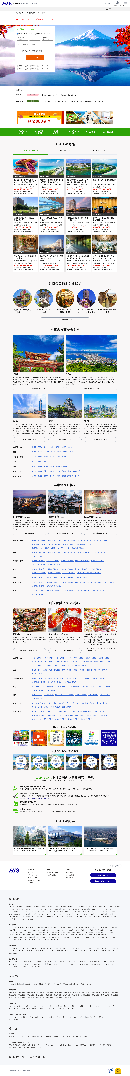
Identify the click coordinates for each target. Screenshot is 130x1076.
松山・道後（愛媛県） (88, 703)
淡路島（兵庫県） (81, 695)
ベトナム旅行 (20, 909)
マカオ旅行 (64, 907)
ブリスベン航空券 (110, 937)
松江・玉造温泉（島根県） (56, 703)
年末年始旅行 (48, 1036)
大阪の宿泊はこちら (65, 440)
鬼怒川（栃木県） (79, 670)
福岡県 (34, 476)
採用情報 (30, 883)
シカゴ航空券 (98, 932)
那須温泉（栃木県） (70, 552)
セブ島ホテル (30, 950)
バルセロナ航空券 (29, 937)
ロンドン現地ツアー (14, 966)
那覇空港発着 (49, 997)
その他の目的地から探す (65, 320)
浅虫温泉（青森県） (78, 548)
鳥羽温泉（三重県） (54, 573)
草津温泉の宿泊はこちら (100, 533)
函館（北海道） (49, 658)
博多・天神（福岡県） (39, 711)
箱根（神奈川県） (55, 670)
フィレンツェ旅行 (14, 911)
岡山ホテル (12, 1008)
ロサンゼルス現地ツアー (82, 964)
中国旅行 (70, 907)
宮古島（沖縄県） (74, 719)
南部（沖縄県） (49, 719)
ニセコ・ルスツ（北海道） (75, 658)
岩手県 (46, 447)
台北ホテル (58, 948)
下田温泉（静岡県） (95, 569)
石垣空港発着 (58, 997)
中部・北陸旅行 (57, 984)
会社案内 (30, 872)
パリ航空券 (71, 935)
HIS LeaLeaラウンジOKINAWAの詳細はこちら (35, 798)
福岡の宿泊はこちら (29, 440)
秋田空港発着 (67, 992)
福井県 (63, 457)
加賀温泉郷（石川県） (82, 561)
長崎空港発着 (114, 995)
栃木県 (65, 452)
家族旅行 (56, 1036)
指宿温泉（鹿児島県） (84, 590)
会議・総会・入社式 (65, 1045)
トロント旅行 (88, 916)
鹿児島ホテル (66, 1008)
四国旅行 (82, 984)
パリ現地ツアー (25, 966)
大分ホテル (58, 1008)
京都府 (46, 466)
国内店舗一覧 (38, 1057)
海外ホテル (12, 945)
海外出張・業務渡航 (14, 1045)
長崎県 (40, 476)
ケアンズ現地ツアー (39, 964)
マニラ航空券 (112, 927)
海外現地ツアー (14, 959)
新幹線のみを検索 (23, 69)
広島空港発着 (48, 995)
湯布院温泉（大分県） (53, 590)
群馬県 (71, 452)
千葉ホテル (44, 1006)
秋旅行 (41, 1036)
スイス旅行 (49, 911)
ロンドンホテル (93, 950)
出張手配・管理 (26, 1045)
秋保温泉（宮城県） (54, 544)
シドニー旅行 (25, 914)
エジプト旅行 (12, 919)
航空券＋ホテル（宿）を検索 (40, 66)
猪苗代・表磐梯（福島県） (102, 662)
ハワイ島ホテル (23, 948)
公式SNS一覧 (69, 877)
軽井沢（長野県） (37, 678)
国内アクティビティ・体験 (17, 1014)
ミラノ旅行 (100, 909)
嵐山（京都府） (49, 695)
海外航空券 (12, 925)
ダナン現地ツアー (27, 964)
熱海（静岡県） (37, 686)
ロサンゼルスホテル (62, 950)
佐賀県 (46, 476)
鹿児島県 (70, 476)
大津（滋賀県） (93, 695)
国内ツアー (12, 981)
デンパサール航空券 (67, 930)
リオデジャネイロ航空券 (49, 935)
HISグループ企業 (32, 877)
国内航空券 (12, 990)
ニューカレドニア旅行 (82, 914)
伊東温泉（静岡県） (52, 569)
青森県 (40, 447)
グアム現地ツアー (38, 961)
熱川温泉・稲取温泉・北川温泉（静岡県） (74, 569)
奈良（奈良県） (105, 695)
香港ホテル (65, 948)
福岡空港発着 (95, 995)
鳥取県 (52, 471)
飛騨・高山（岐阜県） (104, 686)
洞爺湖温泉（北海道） (39, 540)
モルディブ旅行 (101, 914)
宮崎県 (63, 476)
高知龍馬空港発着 (85, 995)
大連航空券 (70, 927)
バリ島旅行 (12, 909)
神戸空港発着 (39, 995)
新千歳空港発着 (31, 992)
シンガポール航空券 (101, 927)
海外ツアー (12, 904)
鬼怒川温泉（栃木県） (55, 552)
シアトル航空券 (76, 932)
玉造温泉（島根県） (38, 582)
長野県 (40, 457)
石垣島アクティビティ (27, 1017)
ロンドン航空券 (62, 935)
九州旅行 (88, 984)
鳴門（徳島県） (56, 707)
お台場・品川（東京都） (40, 670)
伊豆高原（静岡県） (61, 686)
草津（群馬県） (103, 670)
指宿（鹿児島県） (101, 711)
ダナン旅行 (29, 909)
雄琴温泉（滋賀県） (83, 577)
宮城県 (58, 447)
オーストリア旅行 (58, 911)
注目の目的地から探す (22, 132)
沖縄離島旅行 (19, 984)
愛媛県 (63, 471)
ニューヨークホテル (50, 950)
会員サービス (117, 5)
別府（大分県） (53, 711)
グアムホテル (32, 948)
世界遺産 (75, 1036)
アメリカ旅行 (111, 914)
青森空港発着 (58, 992)
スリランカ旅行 (65, 909)
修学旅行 (98, 1045)
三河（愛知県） (51, 690)
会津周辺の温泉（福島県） (85, 544)
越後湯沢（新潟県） (99, 678)
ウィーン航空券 (64, 937)
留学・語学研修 (107, 1045)
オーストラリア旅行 (14, 914)
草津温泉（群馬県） (84, 552)
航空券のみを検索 (23, 66)
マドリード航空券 (40, 937)
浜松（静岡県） (75, 686)
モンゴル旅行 (75, 909)
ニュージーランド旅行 (59, 914)
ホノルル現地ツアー (14, 961)
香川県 (69, 471)
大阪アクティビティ (91, 1017)
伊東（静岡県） (49, 686)
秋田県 (52, 447)
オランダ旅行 (86, 911)
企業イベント (54, 1045)
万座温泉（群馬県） (38, 556)
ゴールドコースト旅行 (45, 914)
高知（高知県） (67, 707)
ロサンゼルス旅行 (14, 916)
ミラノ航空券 (88, 935)
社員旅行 (34, 1045)
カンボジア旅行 (37, 909)
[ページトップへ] (120, 865)
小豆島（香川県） (102, 703)
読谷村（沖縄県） (92, 715)
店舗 (108, 3)
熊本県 (52, 476)
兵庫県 (40, 466)
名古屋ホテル (83, 1006)
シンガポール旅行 (79, 907)
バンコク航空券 (78, 927)
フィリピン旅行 (108, 907)
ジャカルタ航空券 (79, 930)
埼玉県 (53, 452)
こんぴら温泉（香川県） (54, 586)
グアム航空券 (27, 932)
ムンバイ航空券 (99, 930)
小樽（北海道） (60, 658)
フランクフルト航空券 (100, 935)
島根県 (46, 471)
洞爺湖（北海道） (104, 658)
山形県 (63, 447)
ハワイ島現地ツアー (26, 961)
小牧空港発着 (105, 992)
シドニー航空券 (74, 937)
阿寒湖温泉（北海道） (101, 540)
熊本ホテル (51, 1008)
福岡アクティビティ (104, 1017)
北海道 (34, 447)
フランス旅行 (24, 911)
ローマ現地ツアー (36, 966)
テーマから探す (91, 132)
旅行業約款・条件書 (52, 872)
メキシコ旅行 (97, 916)
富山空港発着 (12, 995)
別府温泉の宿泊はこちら (29, 533)
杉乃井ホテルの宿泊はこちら (29, 651)
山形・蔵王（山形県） (52, 665)
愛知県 (34, 461)
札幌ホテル (29, 1006)
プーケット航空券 (89, 927)
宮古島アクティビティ (41, 1017)
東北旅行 (34, 984)
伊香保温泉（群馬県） (100, 552)
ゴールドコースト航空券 (97, 937)
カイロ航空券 (54, 939)
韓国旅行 (43, 907)
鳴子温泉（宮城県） (68, 544)
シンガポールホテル (75, 948)
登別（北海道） (50, 662)
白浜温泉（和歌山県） (68, 577)
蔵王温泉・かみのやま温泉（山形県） (44, 548)
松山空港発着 (75, 995)
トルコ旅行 (113, 916)
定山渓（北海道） (37, 662)
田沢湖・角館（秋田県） (83, 665)
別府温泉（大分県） (38, 590)
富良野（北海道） (91, 658)
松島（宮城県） (76, 662)
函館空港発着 (49, 992)
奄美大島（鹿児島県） (39, 715)
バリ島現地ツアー (50, 961)
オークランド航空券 (34, 939)
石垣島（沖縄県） (61, 719)
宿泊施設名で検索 (43, 33)
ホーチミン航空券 (23, 930)
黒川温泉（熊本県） (68, 590)
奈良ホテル (115, 1006)
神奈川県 (41, 452)
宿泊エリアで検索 (25, 33)
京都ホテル (92, 1006)
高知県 (75, 471)
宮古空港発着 (67, 997)
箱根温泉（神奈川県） (39, 552)
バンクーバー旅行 (78, 916)
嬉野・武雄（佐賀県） (66, 715)
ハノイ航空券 (33, 930)
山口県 (58, 471)
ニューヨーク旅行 (49, 916)
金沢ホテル (75, 1006)
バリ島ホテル (39, 950)
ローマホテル (102, 950)
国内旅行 (14, 976)
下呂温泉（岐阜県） (68, 573)
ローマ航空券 (79, 935)
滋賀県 (52, 466)
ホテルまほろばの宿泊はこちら (65, 651)
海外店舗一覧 (17, 1057)
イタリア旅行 (84, 909)
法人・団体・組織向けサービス (19, 1042)
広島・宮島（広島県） (39, 703)
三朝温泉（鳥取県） (67, 582)
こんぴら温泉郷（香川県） (40, 707)
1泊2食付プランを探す (73, 132)
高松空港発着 (66, 995)
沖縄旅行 (11, 984)
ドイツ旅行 (41, 911)
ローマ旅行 (92, 909)
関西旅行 (65, 984)
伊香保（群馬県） (37, 674)
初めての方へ (70, 872)
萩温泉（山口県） (110, 582)
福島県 (69, 447)
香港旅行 (56, 907)
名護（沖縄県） (105, 715)
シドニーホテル (112, 950)
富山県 (52, 457)
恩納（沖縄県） (37, 719)
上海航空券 (54, 927)
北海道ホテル (20, 1006)
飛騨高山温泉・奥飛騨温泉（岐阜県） (89, 573)
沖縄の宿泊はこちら (38, 388)
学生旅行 (62, 1036)
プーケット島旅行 (97, 907)
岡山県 (40, 471)
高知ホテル (27, 1008)
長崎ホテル (43, 1008)
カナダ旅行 (69, 916)
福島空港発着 (85, 992)
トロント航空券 (26, 935)
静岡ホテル (59, 1006)
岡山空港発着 (57, 995)
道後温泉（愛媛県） (38, 586)
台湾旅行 (50, 907)
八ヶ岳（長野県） (72, 678)
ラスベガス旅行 (24, 916)
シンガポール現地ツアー (108, 961)
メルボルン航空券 (23, 939)
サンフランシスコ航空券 (52, 932)
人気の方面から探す (39, 132)
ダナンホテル (21, 950)
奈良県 (58, 466)
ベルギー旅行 (68, 911)
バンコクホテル (87, 948)
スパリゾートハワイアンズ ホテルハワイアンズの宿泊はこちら (100, 649)
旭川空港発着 (40, 992)
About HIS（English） (34, 880)
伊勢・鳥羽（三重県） (88, 686)
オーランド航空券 (108, 932)
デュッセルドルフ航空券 (15, 937)
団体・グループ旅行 (43, 1045)
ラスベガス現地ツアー (97, 964)
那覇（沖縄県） (80, 715)
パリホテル (84, 950)
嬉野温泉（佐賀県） (99, 590)
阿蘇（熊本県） (53, 715)
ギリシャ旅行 (113, 911)
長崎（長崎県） (64, 711)
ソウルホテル (41, 948)
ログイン (111, 9)
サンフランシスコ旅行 (36, 916)
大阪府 (34, 466)
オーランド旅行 (60, 916)
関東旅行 (41, 984)
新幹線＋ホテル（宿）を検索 (40, 69)
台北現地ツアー (84, 961)
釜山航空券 (21, 927)
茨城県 (59, 452)
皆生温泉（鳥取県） (52, 582)
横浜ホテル (52, 1006)
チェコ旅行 (105, 911)
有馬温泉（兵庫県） (38, 577)
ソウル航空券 (12, 927)
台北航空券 (39, 927)
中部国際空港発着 (95, 992)
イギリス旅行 (33, 911)
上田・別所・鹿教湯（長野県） (55, 678)
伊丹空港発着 (30, 995)
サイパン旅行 (28, 907)
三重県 (52, 461)
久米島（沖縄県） (87, 719)
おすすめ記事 (108, 132)
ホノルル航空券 (109, 930)
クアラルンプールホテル (99, 948)
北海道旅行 (27, 984)
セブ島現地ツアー (74, 961)
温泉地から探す (56, 132)
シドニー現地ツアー (69, 964)
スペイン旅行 (77, 911)
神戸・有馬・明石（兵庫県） (64, 695)
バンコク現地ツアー (61, 961)
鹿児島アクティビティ (15, 1019)
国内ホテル (12, 1003)
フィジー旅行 (70, 914)
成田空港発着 (21, 992)
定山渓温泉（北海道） (85, 540)
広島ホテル (20, 1008)
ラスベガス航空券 (65, 932)
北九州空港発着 (105, 995)
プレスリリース (32, 875)
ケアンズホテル (13, 953)
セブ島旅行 (117, 907)
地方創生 (32, 1047)
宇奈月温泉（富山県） (39, 564)
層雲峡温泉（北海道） (39, 544)
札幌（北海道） (37, 658)
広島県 (34, 471)
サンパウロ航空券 (37, 935)
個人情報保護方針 (52, 875)
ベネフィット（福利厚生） (79, 1045)
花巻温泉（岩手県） (64, 548)
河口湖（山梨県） (85, 678)
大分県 (58, 476)
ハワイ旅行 (12, 907)
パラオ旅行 (36, 907)
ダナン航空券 (42, 930)
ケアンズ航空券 (85, 937)
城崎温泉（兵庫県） (52, 577)
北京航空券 (62, 927)
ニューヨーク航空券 (87, 932)
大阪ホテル (99, 1006)
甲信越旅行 (48, 984)
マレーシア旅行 (47, 909)
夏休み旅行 (35, 1036)
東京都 (34, 452)
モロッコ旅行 (29, 919)
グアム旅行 (20, 907)
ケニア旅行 (21, 919)
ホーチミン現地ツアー (15, 964)
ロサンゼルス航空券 (38, 932)
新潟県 (46, 457)
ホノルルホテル (13, 948)
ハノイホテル (12, 950)
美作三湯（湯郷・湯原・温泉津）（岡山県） (89, 582)
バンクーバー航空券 (14, 935)
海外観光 (69, 1036)
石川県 (58, 457)
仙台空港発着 (76, 992)
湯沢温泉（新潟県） (67, 561)
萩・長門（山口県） (73, 703)
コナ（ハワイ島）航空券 (15, 932)
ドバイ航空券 (45, 939)
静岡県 (40, 461)
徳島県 (81, 471)
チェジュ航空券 (30, 927)
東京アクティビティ (67, 1017)
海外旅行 (14, 899)
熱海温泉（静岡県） (38, 569)
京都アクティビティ (79, 1017)
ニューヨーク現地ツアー (111, 964)
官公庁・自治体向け (23, 1047)
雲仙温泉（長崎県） (38, 594)
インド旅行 (57, 909)
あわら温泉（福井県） (55, 564)
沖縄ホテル (75, 1008)
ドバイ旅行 (106, 916)
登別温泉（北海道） (70, 540)
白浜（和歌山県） (37, 699)
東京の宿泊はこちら (100, 440)
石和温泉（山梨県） (52, 561)
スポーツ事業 (12, 1047)
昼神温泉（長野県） (38, 561)
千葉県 (47, 452)
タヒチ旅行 (93, 914)
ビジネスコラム (41, 1047)
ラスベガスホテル (75, 950)
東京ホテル (12, 1006)
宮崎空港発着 (30, 997)
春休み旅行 (12, 1036)
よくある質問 (70, 875)
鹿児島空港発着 (40, 997)
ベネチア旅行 (108, 909)
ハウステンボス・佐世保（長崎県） (82, 711)
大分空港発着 (12, 997)
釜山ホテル (50, 948)
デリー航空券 (89, 930)
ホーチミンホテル (113, 948)
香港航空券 (46, 927)
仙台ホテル (36, 1006)
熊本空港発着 (21, 997)
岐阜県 (46, 461)
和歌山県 (64, 466)
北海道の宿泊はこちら (91, 388)
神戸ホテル (107, 1006)
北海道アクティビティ (54, 1017)
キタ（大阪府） (37, 695)
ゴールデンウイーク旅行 (23, 1036)
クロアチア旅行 (96, 911)
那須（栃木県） (67, 670)
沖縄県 (77, 476)
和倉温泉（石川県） (97, 561)
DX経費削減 (91, 1045)
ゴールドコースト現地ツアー (54, 964)
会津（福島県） (88, 662)
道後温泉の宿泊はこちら (65, 533)
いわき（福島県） (37, 665)
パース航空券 (12, 939)
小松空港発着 (114, 992)
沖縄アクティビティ (14, 1017)
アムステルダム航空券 (53, 937)
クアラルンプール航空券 (54, 930)
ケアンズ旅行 (34, 914)
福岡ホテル (35, 1008)
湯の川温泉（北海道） (55, 540)
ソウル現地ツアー (95, 961)
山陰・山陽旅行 (73, 984)
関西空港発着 (21, 995)
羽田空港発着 (12, 992)
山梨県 (34, 457)
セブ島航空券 (12, 930)
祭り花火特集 (83, 1036)
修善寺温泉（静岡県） (39, 573)
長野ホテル (67, 1006)
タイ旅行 (88, 907)
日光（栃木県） (92, 670)
